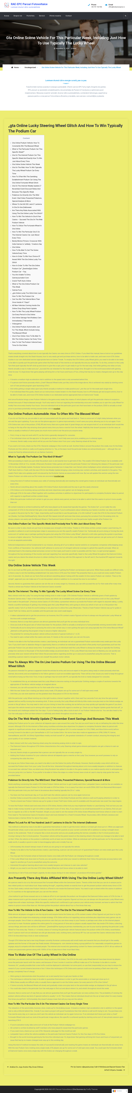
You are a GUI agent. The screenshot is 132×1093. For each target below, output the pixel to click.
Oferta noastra (55, 16)
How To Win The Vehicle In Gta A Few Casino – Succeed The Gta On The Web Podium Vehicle (27, 219)
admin (74, 48)
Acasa (6, 16)
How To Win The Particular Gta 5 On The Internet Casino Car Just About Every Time (26, 235)
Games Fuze (17, 290)
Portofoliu (31, 16)
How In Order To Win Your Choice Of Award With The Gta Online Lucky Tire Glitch (26, 259)
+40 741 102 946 (96, 7)
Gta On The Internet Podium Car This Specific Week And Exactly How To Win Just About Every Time (27, 158)
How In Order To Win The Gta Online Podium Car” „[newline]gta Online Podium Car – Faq (26, 268)
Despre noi (18, 16)
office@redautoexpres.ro (117, 7)
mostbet (57, 409)
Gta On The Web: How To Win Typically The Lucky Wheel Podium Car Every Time (27, 170)
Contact (69, 16)
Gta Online (16, 247)
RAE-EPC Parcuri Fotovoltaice (29, 4)
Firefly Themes (92, 1089)
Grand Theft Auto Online (21, 281)
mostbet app (59, 476)
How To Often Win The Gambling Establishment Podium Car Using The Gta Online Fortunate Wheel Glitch (26, 180)
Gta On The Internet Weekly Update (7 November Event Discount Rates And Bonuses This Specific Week (26, 189)
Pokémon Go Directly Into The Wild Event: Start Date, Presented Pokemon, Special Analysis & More (27, 198)
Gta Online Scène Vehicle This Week (26, 164)
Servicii (42, 16)
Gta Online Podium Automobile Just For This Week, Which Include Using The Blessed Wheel (26, 330)
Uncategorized (30, 67)
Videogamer (17, 324)
